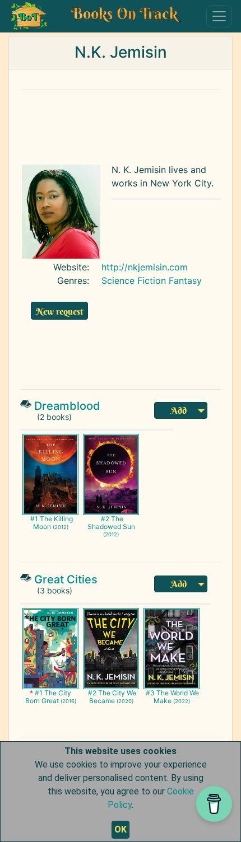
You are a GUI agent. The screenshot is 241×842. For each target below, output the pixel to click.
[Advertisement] (120, 124)
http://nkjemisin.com (144, 267)
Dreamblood (67, 406)
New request (59, 311)
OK (120, 829)
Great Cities (66, 579)
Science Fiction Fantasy (151, 280)
